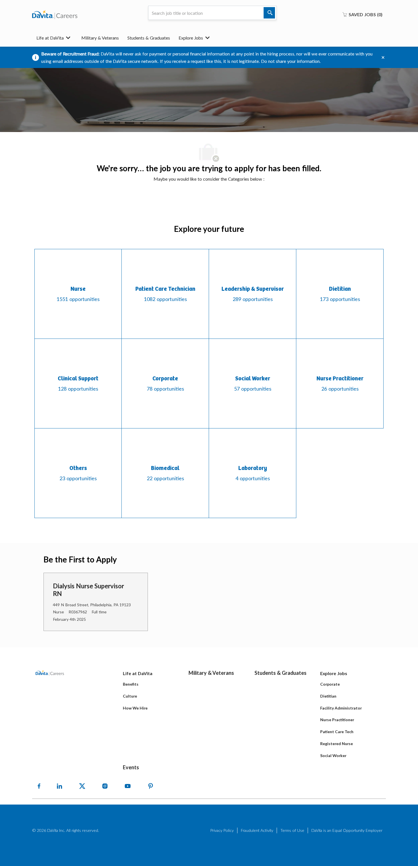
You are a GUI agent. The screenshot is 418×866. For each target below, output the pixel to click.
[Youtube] (127, 786)
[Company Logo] (54, 14)
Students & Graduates (148, 37)
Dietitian (328, 696)
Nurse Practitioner (337, 719)
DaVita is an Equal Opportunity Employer (346, 830)
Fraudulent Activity (257, 830)
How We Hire (135, 708)
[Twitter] (82, 786)
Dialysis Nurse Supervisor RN (88, 590)
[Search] (269, 12)
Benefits (130, 684)
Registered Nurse (336, 743)
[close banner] (383, 57)
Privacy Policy (222, 830)
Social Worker (333, 755)
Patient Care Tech (336, 731)
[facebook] (39, 786)
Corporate (330, 684)
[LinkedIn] (59, 786)
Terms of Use (292, 830)
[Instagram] (105, 786)
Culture (130, 696)
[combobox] (212, 13)
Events (131, 767)
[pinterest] (150, 786)
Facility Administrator (341, 708)
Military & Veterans (100, 37)
